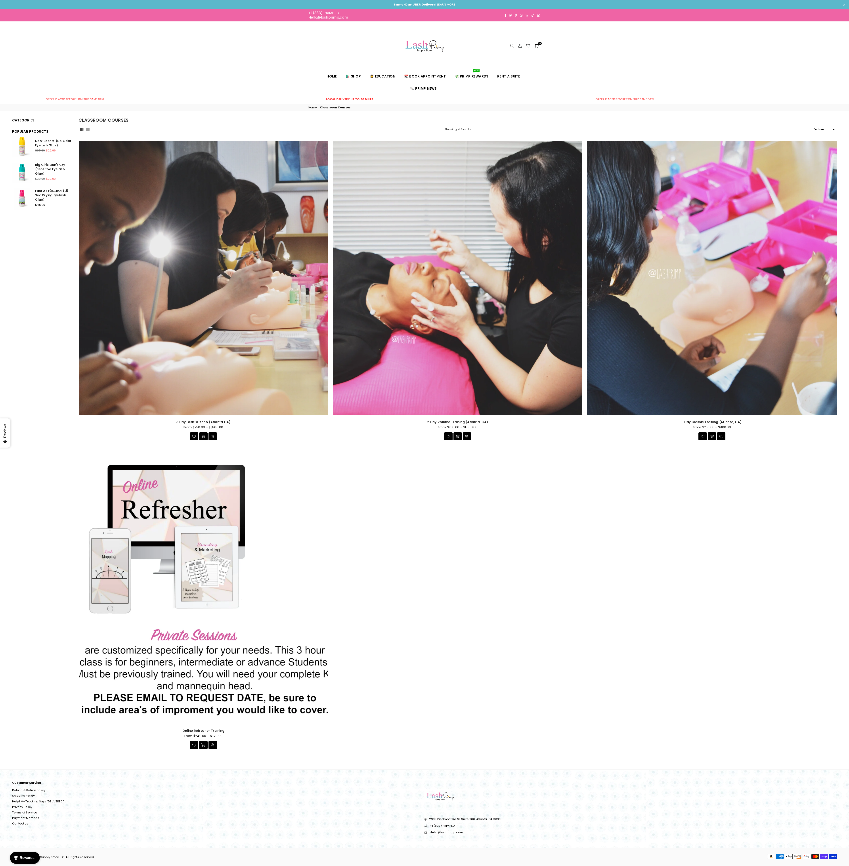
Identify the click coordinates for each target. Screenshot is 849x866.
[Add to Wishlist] (194, 436)
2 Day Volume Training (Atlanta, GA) (457, 422)
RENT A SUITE (508, 76)
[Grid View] (81, 129)
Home (332, 76)
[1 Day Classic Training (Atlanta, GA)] (712, 278)
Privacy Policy (22, 807)
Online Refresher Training (203, 730)
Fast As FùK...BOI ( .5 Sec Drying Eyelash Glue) (51, 195)
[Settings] (520, 46)
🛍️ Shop (353, 76)
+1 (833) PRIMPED (323, 12)
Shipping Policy (23, 796)
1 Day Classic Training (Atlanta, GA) (712, 422)
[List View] (88, 129)
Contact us (20, 823)
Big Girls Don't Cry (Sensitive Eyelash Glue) (50, 169)
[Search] (512, 46)
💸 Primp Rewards (472, 74)
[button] (536, 46)
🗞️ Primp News (423, 88)
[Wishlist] (528, 46)
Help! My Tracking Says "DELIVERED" (38, 801)
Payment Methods (25, 818)
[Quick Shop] (203, 436)
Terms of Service (24, 812)
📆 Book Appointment (425, 76)
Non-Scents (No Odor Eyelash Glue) (53, 143)
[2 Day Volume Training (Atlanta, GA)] (457, 278)
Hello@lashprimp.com (328, 17)
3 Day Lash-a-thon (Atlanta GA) (203, 422)
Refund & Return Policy (29, 790)
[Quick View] (212, 436)
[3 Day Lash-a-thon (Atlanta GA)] (203, 278)
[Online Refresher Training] (203, 587)
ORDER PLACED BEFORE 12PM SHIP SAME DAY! (346, 99)
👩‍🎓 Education (382, 76)
